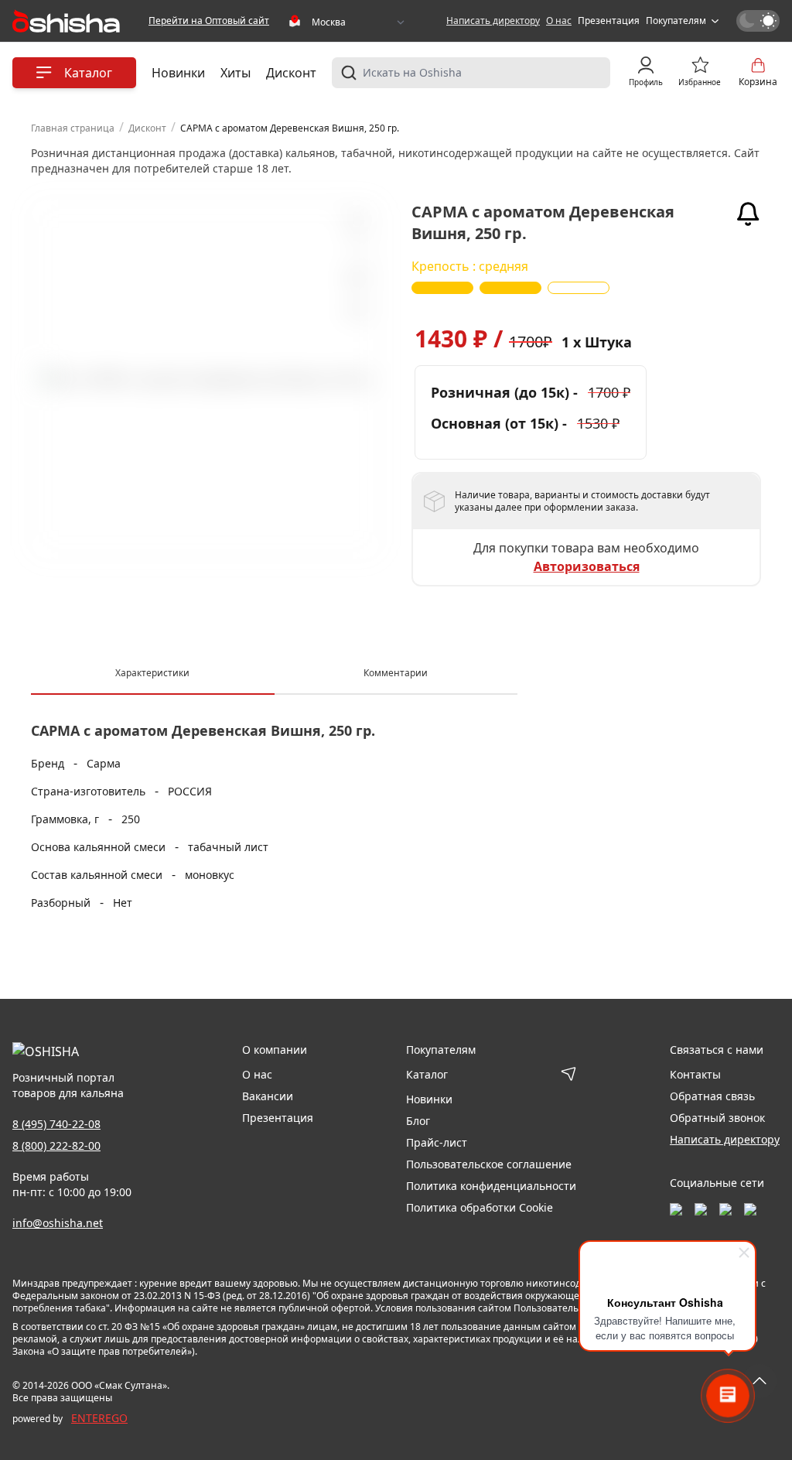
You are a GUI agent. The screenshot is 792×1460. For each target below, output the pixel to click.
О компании (274, 1049)
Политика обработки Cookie (479, 1207)
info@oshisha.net (57, 1223)
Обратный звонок (717, 1117)
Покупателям (676, 21)
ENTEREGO (99, 1417)
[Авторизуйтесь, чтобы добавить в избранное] (355, 277)
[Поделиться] (355, 311)
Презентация (609, 21)
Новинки (178, 72)
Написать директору (493, 21)
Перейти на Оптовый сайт (208, 21)
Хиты (235, 72)
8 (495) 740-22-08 (56, 1123)
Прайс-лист (436, 1142)
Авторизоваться (587, 566)
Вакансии (267, 1096)
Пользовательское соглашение (489, 1164)
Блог (418, 1120)
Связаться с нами (716, 1049)
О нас (559, 21)
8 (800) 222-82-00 (56, 1145)
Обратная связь (712, 1096)
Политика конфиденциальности (491, 1185)
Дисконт (291, 72)
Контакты (695, 1074)
